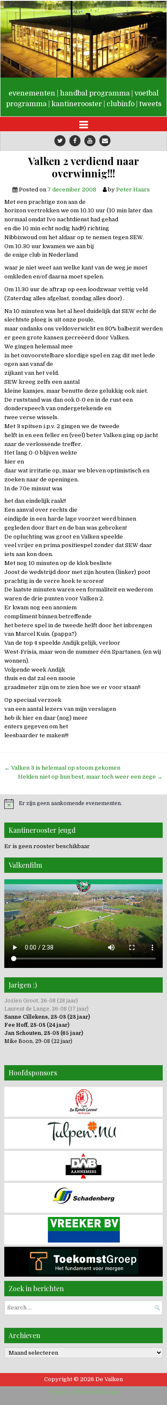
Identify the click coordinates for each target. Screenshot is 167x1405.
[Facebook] (75, 140)
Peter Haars (133, 189)
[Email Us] (104, 140)
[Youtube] (89, 140)
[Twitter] (60, 140)
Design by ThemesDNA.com (84, 1392)
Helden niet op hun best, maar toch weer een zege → (90, 776)
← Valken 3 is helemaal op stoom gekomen (62, 768)
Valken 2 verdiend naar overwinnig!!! (83, 167)
